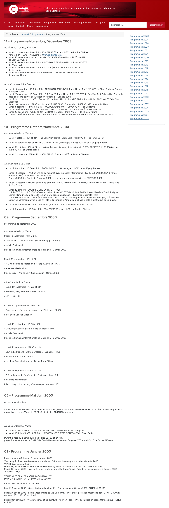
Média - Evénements (37, 26)
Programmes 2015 (139, 75)
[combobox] (128, 25)
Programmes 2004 (139, 115)
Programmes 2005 (139, 111)
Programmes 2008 (139, 100)
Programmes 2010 (139, 93)
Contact (20, 26)
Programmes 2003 (139, 118)
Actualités (20, 22)
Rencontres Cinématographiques (75, 22)
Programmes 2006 (139, 107)
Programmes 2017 (139, 68)
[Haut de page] (164, 503)
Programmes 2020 (139, 57)
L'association (34, 22)
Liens (10, 26)
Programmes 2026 (139, 36)
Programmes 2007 (139, 104)
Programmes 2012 (139, 86)
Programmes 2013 (139, 82)
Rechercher (157, 24)
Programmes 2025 (139, 39)
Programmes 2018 (139, 64)
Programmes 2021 (139, 54)
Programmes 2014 (139, 79)
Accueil (7, 22)
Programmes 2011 (139, 89)
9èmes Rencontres (52, 55)
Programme (50, 22)
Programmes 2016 (139, 72)
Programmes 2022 (139, 50)
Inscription (100, 22)
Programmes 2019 (139, 61)
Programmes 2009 (139, 97)
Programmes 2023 (139, 46)
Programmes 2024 (139, 43)
